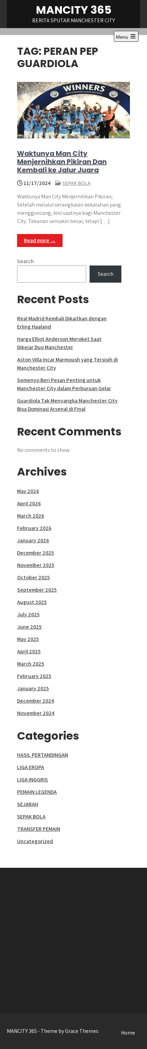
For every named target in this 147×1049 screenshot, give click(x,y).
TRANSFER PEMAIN (38, 828)
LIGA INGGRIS (32, 779)
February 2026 (34, 528)
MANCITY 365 (73, 9)
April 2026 (29, 503)
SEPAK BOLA (76, 183)
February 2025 (34, 676)
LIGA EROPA (30, 767)
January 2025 (33, 688)
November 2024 (35, 713)
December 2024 (35, 700)
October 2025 (33, 577)
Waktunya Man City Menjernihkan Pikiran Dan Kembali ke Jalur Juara (62, 162)
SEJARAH (27, 804)
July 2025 (28, 614)
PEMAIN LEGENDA (37, 791)
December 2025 (35, 552)
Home (128, 1032)
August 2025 (32, 602)
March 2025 (30, 663)
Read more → (40, 240)
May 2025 (28, 639)
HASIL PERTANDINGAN (42, 754)
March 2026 (30, 515)
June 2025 (29, 626)
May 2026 (28, 491)
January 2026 (33, 540)
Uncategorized (35, 841)
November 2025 (35, 565)
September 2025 (37, 589)
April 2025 (29, 651)
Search (25, 261)
